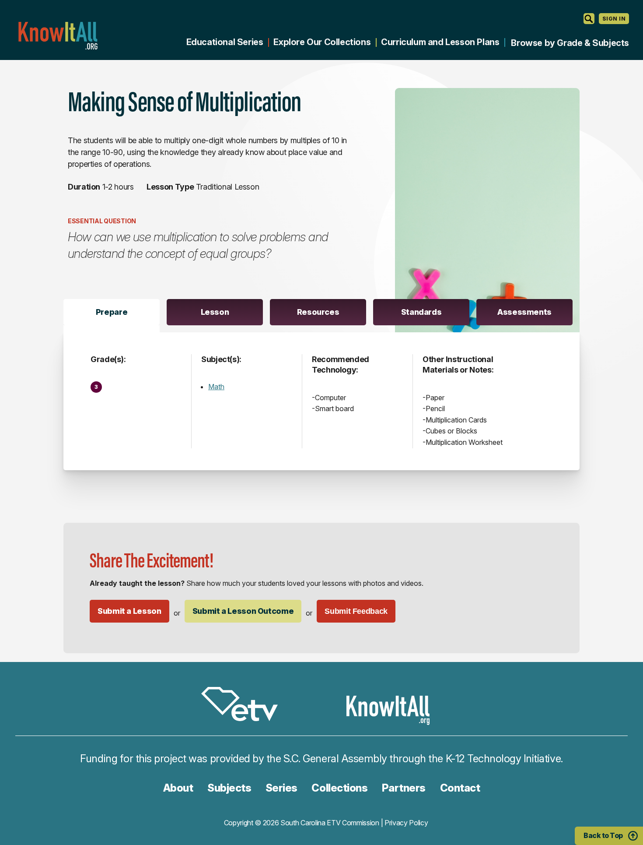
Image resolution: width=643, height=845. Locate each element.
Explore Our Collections (321, 42)
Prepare (111, 312)
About (178, 788)
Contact (460, 788)
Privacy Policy (406, 822)
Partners (404, 788)
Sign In (614, 18)
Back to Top (603, 835)
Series (281, 788)
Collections (339, 788)
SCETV (244, 705)
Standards (421, 312)
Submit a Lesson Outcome (243, 611)
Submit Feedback (356, 611)
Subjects (229, 788)
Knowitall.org (57, 35)
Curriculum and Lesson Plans (440, 42)
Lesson (215, 312)
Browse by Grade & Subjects (570, 43)
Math (216, 386)
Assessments (524, 312)
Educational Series (224, 42)
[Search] (589, 18)
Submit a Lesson (129, 611)
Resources (318, 312)
